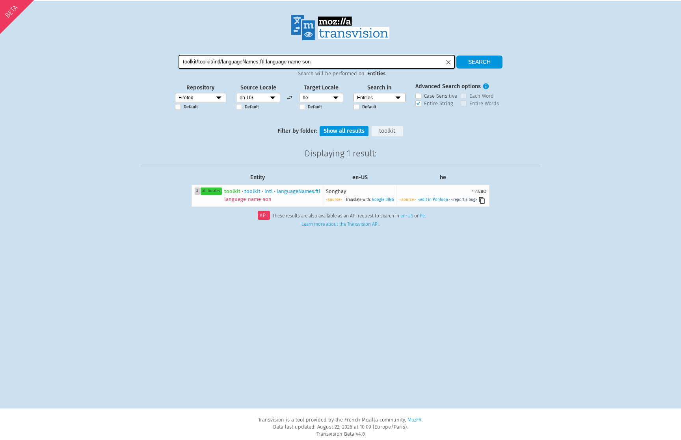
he (422, 216)
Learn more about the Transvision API (340, 224)
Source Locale (258, 87)
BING (389, 199)
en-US (406, 216)
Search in (379, 87)
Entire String (438, 103)
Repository (200, 87)
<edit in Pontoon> (434, 199)
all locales (211, 191)
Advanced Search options (448, 86)
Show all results (344, 131)
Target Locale (321, 87)
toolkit (387, 131)
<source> (334, 199)
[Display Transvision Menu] (509, 8)
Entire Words (484, 103)
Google (378, 199)
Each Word (481, 96)
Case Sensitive (440, 96)
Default (191, 107)
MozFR (414, 420)
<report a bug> (464, 199)
